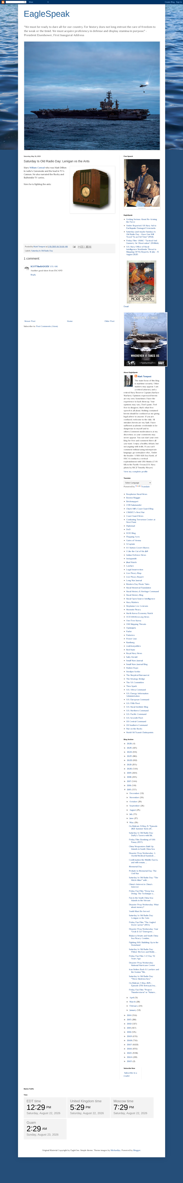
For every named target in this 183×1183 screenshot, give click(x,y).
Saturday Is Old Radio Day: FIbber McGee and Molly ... (142, 950)
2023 (130, 756)
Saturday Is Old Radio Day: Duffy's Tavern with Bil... (141, 834)
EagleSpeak (47, 14)
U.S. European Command (137, 699)
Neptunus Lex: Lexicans (137, 606)
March (133, 1001)
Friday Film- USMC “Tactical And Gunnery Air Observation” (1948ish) (142, 241)
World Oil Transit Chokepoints (139, 732)
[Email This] (79, 246)
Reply (33, 274)
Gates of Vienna (133, 540)
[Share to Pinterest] (90, 246)
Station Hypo (132, 668)
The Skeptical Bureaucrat (137, 675)
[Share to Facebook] (87, 246)
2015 (129, 789)
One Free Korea (133, 620)
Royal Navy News (134, 653)
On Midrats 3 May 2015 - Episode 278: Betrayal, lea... (142, 984)
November (135, 797)
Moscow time (123, 1101)
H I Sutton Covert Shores (137, 547)
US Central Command (136, 721)
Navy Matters (132, 602)
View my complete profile (136, 471)
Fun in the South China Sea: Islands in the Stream (141, 899)
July (131, 814)
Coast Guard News (134, 516)
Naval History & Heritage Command (142, 591)
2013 (129, 1019)
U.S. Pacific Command (136, 714)
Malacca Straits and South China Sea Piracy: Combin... (143, 936)
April (132, 997)
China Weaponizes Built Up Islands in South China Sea (142, 847)
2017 (129, 781)
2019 (129, 773)
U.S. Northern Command (137, 710)
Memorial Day (135, 866)
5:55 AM (54, 266)
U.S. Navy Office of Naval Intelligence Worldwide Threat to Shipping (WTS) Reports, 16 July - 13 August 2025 (142, 250)
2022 (130, 760)
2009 (130, 1036)
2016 (129, 785)
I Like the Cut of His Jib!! (137, 551)
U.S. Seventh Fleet (134, 718)
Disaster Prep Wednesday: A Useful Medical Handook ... (142, 854)
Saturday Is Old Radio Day (42, 251)
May (132, 822)
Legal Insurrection (134, 569)
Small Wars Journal (134, 660)
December (135, 793)
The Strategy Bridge (135, 679)
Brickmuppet (132, 501)
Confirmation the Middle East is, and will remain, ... (143, 861)
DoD (128, 529)
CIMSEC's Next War (135, 512)
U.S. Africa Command (136, 689)
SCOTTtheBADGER (40, 266)
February (134, 1006)
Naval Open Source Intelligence (140, 598)
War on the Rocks (134, 728)
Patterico (130, 635)
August (133, 810)
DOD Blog (131, 533)
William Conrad (37, 167)
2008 (130, 1040)
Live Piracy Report (135, 577)
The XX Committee (135, 682)
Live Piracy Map (133, 573)
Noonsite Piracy (133, 609)
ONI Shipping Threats (136, 624)
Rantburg (130, 642)
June (132, 818)
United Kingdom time (86, 1101)
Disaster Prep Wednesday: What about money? (144, 905)
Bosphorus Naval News (136, 494)
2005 (130, 1053)
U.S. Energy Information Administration (137, 694)
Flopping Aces (133, 536)
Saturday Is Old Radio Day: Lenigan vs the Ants (141, 916)
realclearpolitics (133, 646)
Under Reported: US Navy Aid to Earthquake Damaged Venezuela (141, 226)
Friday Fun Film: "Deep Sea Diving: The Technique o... (141, 892)
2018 (129, 777)
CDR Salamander (134, 505)
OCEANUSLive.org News (137, 617)
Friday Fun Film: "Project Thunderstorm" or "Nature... (142, 990)
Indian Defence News (136, 555)
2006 (130, 1048)
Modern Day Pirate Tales (137, 584)
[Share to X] (84, 246)
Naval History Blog (134, 595)
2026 (130, 743)
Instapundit (131, 558)
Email (126, 306)
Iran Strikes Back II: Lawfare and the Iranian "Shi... (144, 970)
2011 (129, 1028)
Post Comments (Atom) (47, 326)
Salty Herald (131, 657)
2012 (129, 1023)
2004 (130, 1057)
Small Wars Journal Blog (137, 664)
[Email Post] (74, 247)
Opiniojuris (131, 628)
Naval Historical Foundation (138, 587)
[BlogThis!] (81, 246)
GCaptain (130, 544)
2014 (129, 1015)
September (135, 805)
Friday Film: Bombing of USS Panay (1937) (142, 840)
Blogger (136, 1150)
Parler (129, 631)
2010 (129, 1032)
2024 (130, 752)
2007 (130, 1044)
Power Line (131, 638)
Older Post (109, 321)
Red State (130, 649)
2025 (130, 748)
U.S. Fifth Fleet (133, 703)
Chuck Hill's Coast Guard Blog (139, 508)
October (134, 801)
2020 (130, 768)
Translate (145, 486)
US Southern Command (137, 725)
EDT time (34, 1101)
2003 (130, 1061)
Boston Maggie (133, 497)
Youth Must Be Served (139, 911)
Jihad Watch (131, 562)
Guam (31, 1122)
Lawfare (130, 566)
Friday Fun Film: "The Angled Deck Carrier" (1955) (142, 923)
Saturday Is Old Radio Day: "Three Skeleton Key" (141, 977)
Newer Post (29, 321)
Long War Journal (134, 580)
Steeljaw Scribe (133, 671)
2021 (129, 764)
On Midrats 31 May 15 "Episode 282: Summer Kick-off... (143, 827)
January (133, 1010)
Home (70, 321)
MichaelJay (116, 1150)
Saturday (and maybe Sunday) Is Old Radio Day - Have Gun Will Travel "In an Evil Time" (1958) (141, 234)
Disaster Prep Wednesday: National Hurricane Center (142, 963)
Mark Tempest (144, 376)
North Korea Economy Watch (139, 613)
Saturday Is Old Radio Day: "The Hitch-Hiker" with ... (143, 878)
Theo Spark (131, 686)
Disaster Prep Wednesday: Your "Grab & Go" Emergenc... (143, 930)
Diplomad (130, 526)
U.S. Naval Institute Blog (137, 707)
